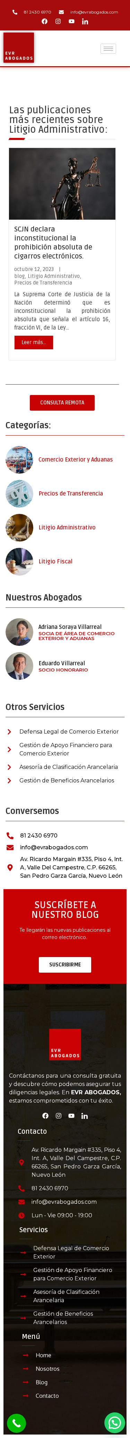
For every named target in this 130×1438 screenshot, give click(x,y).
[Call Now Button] (16, 1423)
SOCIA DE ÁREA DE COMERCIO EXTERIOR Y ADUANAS (76, 636)
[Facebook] (45, 21)
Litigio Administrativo (54, 276)
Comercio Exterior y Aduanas (75, 459)
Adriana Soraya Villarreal (70, 627)
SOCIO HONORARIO (63, 670)
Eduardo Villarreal (61, 663)
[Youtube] (72, 21)
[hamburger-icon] (108, 49)
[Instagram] (58, 21)
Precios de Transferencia (43, 283)
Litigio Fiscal (55, 561)
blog (19, 276)
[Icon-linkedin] (85, 21)
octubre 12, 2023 (34, 269)
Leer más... (33, 342)
